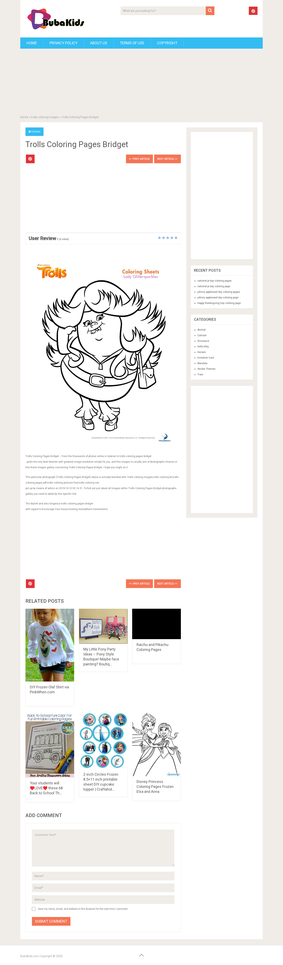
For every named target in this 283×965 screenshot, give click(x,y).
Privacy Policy (63, 43)
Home (32, 43)
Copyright (167, 43)
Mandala (202, 363)
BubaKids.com (29, 956)
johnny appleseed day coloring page (217, 297)
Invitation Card (205, 357)
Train (200, 374)
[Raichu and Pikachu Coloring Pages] (156, 624)
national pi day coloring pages (214, 280)
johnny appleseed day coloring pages (218, 291)
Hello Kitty (203, 346)
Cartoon (35, 131)
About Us (98, 43)
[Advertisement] (141, 83)
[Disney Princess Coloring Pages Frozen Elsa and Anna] (156, 744)
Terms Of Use (132, 43)
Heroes (201, 352)
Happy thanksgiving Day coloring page (219, 303)
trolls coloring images (45, 117)
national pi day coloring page (213, 286)
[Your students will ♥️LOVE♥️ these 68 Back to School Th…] (49, 745)
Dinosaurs (203, 341)
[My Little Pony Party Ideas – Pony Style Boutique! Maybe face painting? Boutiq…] (103, 626)
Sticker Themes (206, 368)
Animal (201, 329)
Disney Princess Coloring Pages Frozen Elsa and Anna (155, 786)
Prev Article (141, 158)
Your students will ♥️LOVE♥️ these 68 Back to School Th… (46, 788)
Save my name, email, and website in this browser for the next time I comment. (83, 908)
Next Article (166, 158)
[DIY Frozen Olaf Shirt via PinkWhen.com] (49, 645)
